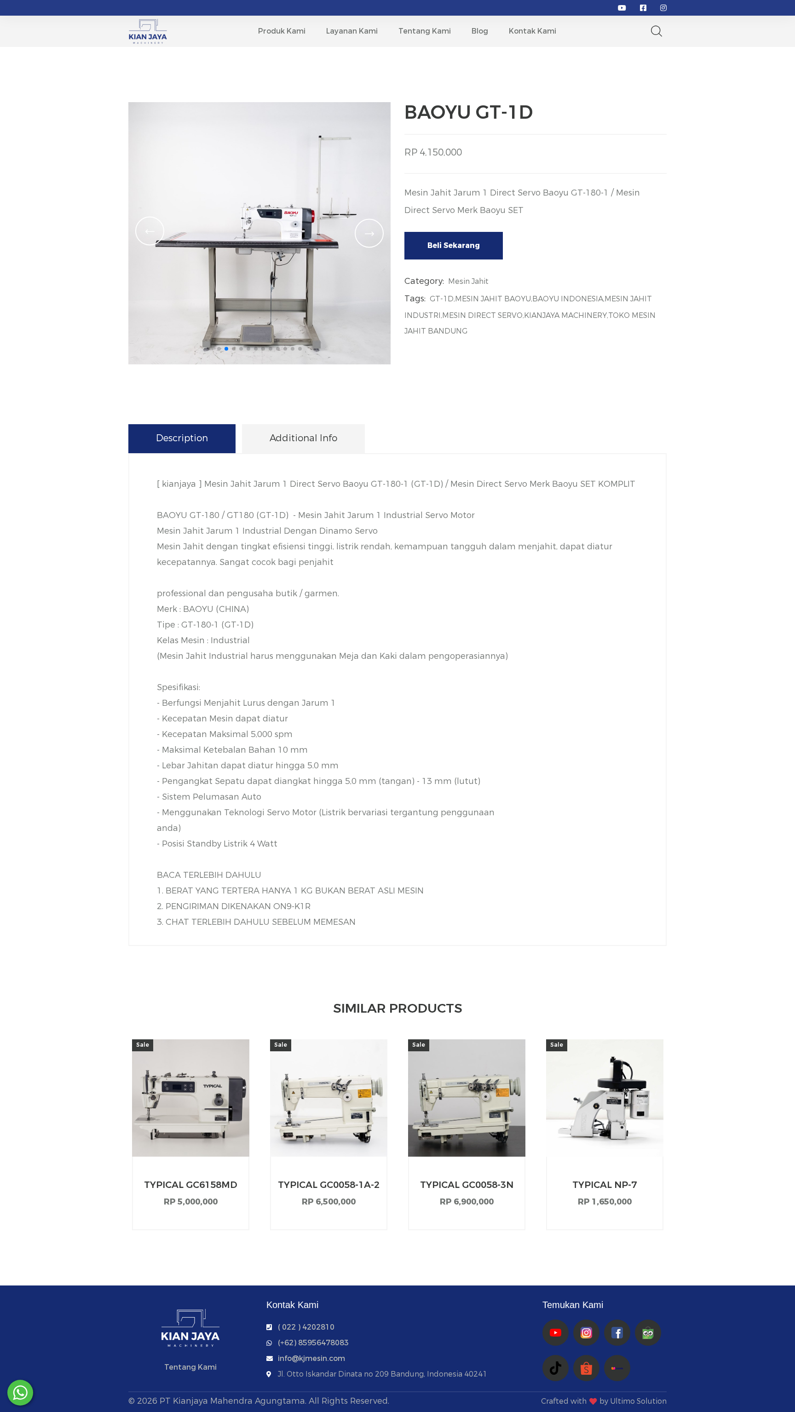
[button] (219, 349)
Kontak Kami (532, 31)
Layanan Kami (352, 31)
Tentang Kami (424, 31)
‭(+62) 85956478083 (313, 1343)
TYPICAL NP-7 (604, 1185)
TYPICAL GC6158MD (190, 1185)
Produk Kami (281, 31)
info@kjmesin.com (311, 1358)
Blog (480, 31)
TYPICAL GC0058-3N (466, 1185)
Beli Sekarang (453, 245)
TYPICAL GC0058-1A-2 (329, 1185)
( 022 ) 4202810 (306, 1327)
